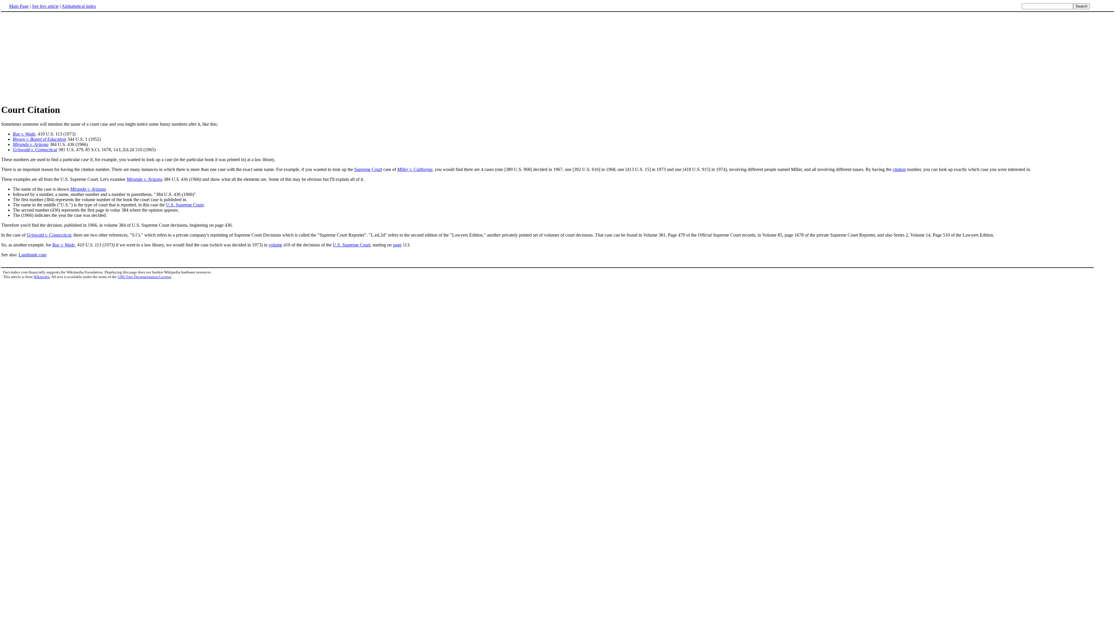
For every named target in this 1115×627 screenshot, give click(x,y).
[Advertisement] (50, 57)
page (397, 244)
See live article (45, 6)
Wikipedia (41, 277)
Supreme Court (368, 169)
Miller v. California (414, 169)
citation (899, 169)
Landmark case (32, 254)
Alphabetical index (79, 6)
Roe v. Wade (24, 133)
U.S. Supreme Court (185, 204)
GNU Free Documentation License (144, 277)
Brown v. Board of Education (39, 139)
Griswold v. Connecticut (35, 149)
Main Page (19, 6)
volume (275, 244)
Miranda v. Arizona (30, 144)
